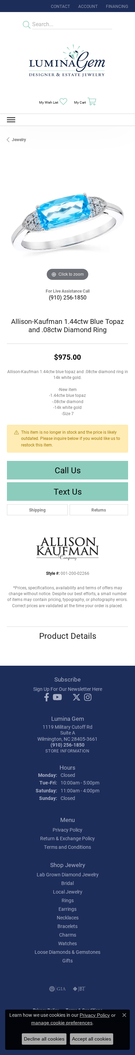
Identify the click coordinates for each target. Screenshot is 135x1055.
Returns (98, 510)
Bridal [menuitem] (67, 883)
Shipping (37, 510)
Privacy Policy (67, 829)
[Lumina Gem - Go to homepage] (67, 62)
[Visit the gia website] (57, 989)
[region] (67, 222)
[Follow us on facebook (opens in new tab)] (46, 697)
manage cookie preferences (61, 1022)
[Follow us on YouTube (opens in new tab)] (57, 697)
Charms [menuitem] (67, 934)
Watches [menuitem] (67, 943)
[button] (87, 6)
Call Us (68, 470)
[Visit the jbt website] (79, 989)
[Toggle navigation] (11, 120)
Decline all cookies (44, 1039)
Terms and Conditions (67, 847)
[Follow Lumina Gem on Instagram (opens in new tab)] (87, 697)
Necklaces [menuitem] (68, 917)
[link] (60, 6)
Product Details (67, 635)
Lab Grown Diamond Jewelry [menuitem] (68, 874)
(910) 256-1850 (68, 297)
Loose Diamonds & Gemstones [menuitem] (67, 952)
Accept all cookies (91, 1039)
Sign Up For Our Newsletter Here (67, 689)
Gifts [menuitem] (67, 960)
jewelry (19, 139)
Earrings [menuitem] (67, 909)
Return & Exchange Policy (67, 838)
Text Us (68, 491)
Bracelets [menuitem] (67, 926)
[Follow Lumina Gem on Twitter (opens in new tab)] (76, 697)
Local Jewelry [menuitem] (67, 891)
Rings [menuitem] (68, 900)
